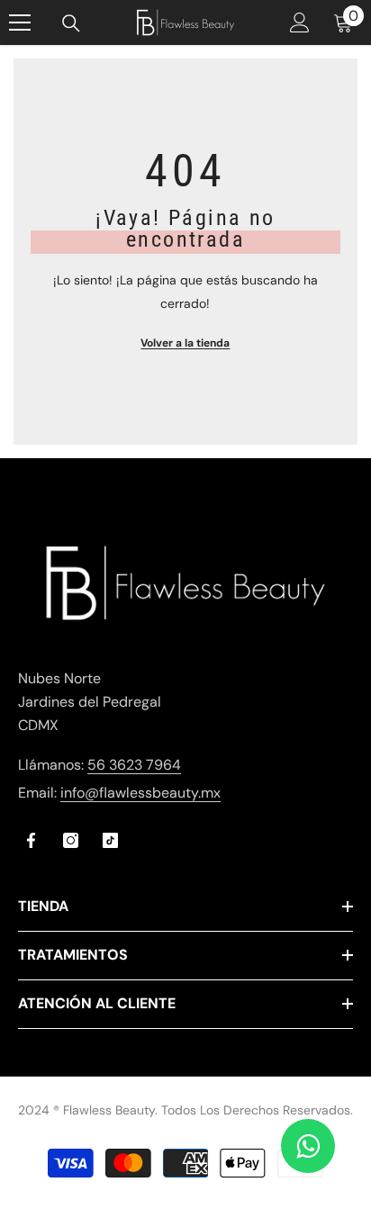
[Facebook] (31, 840)
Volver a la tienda (185, 343)
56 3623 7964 (134, 764)
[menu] (20, 22)
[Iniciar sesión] (300, 22)
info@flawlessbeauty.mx (140, 792)
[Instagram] (71, 840)
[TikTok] (110, 840)
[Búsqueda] (71, 23)
